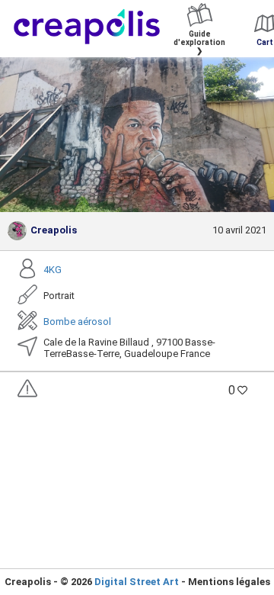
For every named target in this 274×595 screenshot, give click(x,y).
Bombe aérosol (77, 321)
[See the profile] (17, 230)
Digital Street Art (136, 581)
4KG (52, 269)
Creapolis (53, 230)
